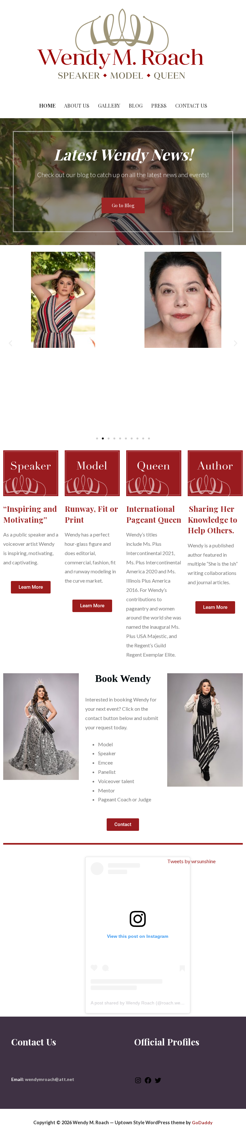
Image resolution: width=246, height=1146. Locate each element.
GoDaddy (202, 1122)
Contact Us (191, 105)
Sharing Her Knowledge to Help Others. (212, 519)
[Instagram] (138, 1082)
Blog (136, 105)
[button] (10, 343)
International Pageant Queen (153, 514)
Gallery (109, 105)
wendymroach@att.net (49, 1079)
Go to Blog (123, 205)
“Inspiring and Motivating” (30, 514)
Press (159, 105)
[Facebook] (148, 1082)
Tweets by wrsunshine (191, 861)
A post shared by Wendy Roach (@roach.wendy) (140, 1002)
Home (47, 105)
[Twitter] (158, 1082)
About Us (76, 105)
